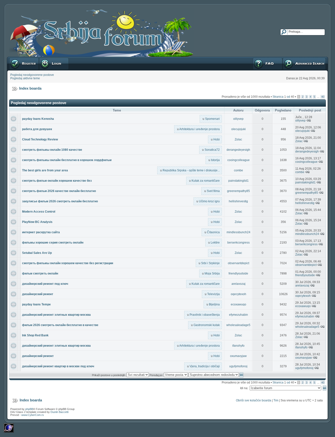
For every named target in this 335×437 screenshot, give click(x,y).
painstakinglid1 (238, 180)
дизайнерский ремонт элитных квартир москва (56, 314)
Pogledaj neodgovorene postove (32, 75)
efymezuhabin (238, 314)
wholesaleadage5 (238, 325)
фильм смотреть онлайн (40, 273)
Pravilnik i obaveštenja (205, 314)
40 (322, 96)
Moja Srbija (212, 273)
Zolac (238, 139)
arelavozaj (238, 284)
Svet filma (213, 191)
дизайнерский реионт (37, 294)
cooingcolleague (238, 160)
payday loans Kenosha (38, 119)
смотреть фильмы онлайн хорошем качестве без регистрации (67, 263)
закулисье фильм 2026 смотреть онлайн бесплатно (60, 201)
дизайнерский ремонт (38, 356)
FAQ (255, 58)
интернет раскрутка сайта (41, 232)
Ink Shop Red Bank (35, 335)
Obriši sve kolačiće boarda (253, 400)
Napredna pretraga (295, 58)
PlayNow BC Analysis (37, 222)
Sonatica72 (212, 149)
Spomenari (212, 119)
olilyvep (238, 119)
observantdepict (238, 263)
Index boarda (30, 88)
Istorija (215, 160)
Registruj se (17, 58)
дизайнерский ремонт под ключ (45, 284)
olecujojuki (238, 129)
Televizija (213, 294)
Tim (275, 400)
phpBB (29, 409)
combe (238, 170)
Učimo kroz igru (209, 201)
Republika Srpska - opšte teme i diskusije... (191, 170)
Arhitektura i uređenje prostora (199, 129)
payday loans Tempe (36, 304)
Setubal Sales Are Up (37, 253)
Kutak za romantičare (206, 180)
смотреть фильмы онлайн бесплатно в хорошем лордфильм (67, 160)
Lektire (215, 242)
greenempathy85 (238, 191)
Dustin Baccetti (59, 411)
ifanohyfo (238, 345)
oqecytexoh (238, 294)
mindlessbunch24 (238, 232)
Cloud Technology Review (40, 139)
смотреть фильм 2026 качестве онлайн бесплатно (59, 191)
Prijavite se (46, 58)
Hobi (216, 139)
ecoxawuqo (238, 304)
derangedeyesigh (238, 149)
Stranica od (283, 96)
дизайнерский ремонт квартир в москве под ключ (58, 366)
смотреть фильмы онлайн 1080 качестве (52, 149)
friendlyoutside (238, 273)
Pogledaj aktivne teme (25, 78)
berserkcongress (238, 242)
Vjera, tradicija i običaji (205, 366)
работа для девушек (37, 129)
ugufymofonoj (238, 366)
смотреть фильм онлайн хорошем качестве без (57, 180)
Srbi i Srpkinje (210, 263)
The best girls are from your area (45, 170)
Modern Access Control (38, 211)
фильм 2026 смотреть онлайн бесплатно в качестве (60, 325)
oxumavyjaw (238, 356)
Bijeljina (214, 304)
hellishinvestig (238, 201)
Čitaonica (213, 232)
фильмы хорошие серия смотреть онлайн (52, 242)
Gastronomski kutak (206, 325)
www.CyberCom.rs (32, 414)
